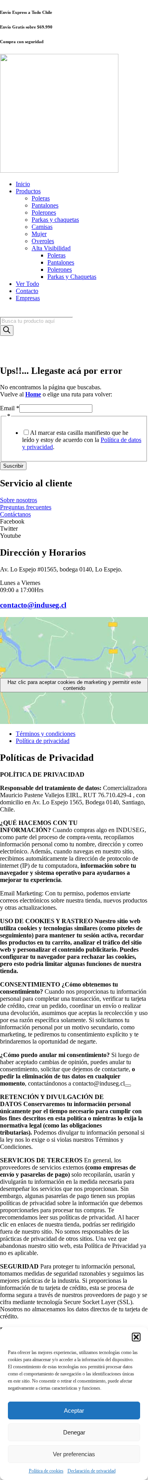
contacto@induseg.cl (33, 605)
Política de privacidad (42, 740)
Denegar (74, 1432)
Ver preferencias (74, 1454)
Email (9, 408)
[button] (136, 1337)
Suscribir (13, 466)
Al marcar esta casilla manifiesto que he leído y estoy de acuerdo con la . (81, 439)
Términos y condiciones (45, 733)
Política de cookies (46, 1471)
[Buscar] (6, 330)
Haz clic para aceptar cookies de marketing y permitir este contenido (74, 685)
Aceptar (74, 1410)
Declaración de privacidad (91, 1471)
